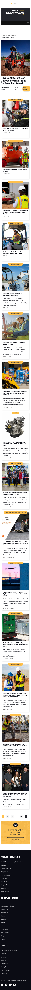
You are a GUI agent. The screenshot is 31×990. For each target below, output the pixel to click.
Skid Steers (4, 882)
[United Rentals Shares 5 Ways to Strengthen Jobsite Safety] (15, 277)
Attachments (4, 903)
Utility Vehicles (5, 888)
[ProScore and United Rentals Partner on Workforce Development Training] (15, 236)
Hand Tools (4, 923)
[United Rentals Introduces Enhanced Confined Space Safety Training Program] (15, 728)
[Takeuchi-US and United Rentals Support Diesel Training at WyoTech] (15, 477)
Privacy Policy (5, 967)
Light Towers (4, 878)
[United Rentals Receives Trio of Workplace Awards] (15, 154)
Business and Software (7, 906)
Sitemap (3, 960)
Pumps (3, 936)
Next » (26, 816)
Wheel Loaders (5, 892)
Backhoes (3, 865)
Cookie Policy (4, 964)
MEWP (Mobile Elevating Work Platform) (12, 862)
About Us (3, 954)
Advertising (4, 957)
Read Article (25, 88)
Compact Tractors (6, 868)
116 (21, 817)
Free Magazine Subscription (9, 950)
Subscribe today (15, 839)
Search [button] (11, 3)
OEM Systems (5, 933)
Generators (4, 919)
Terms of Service (5, 970)
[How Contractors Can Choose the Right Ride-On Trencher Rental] (15, 75)
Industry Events (5, 926)
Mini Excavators (5, 875)
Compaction (4, 909)
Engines (3, 916)
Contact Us (4, 974)
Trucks (3, 939)
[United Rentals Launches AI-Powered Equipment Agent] (15, 326)
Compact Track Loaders (7, 885)
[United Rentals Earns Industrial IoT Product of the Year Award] (15, 113)
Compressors (4, 872)
